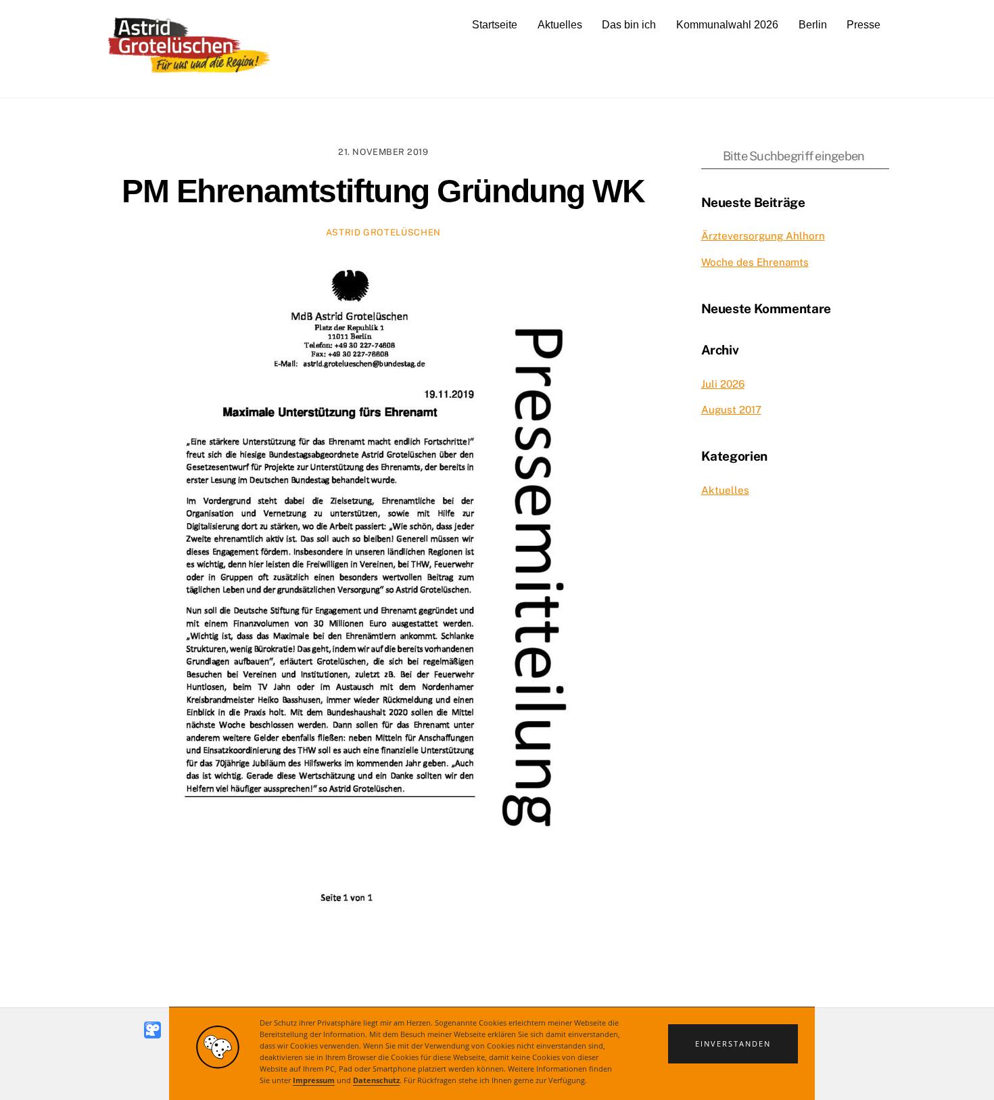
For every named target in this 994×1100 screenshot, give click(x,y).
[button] (733, 1043)
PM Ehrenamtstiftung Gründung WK (383, 191)
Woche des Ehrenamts (755, 262)
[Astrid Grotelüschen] (189, 71)
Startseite (494, 24)
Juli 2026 (722, 384)
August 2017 (731, 409)
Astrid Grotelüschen (383, 232)
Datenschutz (376, 1080)
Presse (863, 24)
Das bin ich (629, 24)
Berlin (813, 24)
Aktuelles (560, 24)
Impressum (314, 1080)
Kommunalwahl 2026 (727, 24)
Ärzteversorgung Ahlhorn (763, 236)
